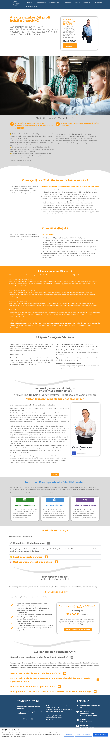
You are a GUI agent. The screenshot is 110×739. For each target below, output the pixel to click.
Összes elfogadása (100, 734)
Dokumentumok (31, 6)
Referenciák (97, 2)
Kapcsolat (86, 2)
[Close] (108, 729)
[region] (55, 733)
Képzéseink (29, 2)
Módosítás (69, 734)
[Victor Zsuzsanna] (74, 453)
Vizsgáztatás (68, 2)
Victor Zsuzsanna (81, 453)
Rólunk (77, 2)
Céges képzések (54, 2)
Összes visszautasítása (83, 734)
